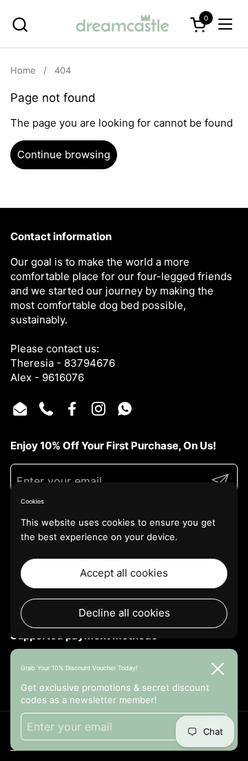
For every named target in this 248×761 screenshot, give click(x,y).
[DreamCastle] (122, 24)
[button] (19, 24)
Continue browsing (63, 154)
